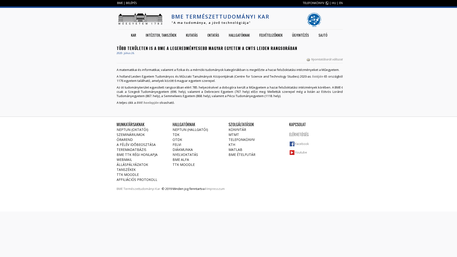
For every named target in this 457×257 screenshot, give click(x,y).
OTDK (177, 139)
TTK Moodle (128, 174)
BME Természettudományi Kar (220, 16)
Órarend (125, 139)
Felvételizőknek (271, 35)
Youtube (301, 152)
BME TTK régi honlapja (137, 154)
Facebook (302, 144)
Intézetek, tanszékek (161, 35)
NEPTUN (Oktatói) (132, 129)
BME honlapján (148, 102)
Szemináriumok (131, 134)
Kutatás (192, 35)
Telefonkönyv (241, 139)
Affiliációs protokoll (137, 179)
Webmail (124, 159)
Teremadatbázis (131, 149)
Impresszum (216, 189)
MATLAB (235, 149)
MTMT (233, 134)
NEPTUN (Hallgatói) (190, 129)
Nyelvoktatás (185, 154)
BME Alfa (181, 159)
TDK (176, 134)
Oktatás (213, 35)
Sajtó (322, 35)
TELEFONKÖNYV (313, 3)
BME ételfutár (241, 154)
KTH (231, 144)
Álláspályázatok (132, 164)
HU (334, 3)
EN (341, 3)
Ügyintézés (300, 35)
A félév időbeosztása (136, 144)
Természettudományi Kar (142, 189)
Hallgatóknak (239, 35)
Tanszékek (126, 169)
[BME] (140, 19)
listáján (317, 76)
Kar (133, 35)
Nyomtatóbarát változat (327, 59)
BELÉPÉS (131, 3)
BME (120, 3)
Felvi (177, 144)
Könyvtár (237, 129)
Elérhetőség (299, 134)
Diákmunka (183, 149)
